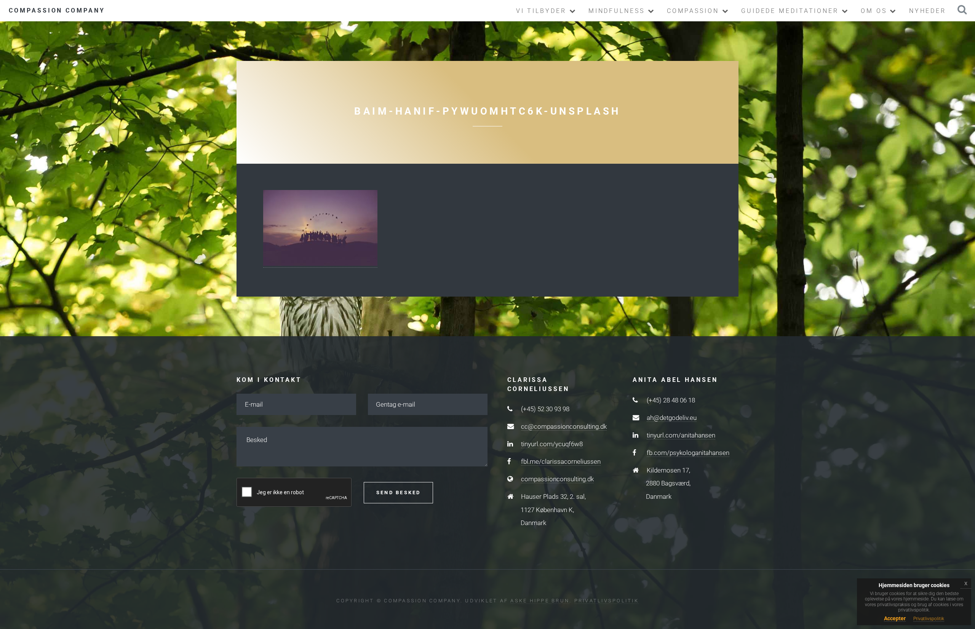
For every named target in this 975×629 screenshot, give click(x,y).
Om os (875, 11)
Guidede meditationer (791, 11)
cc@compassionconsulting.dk (564, 426)
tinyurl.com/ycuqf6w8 (552, 444)
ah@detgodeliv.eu (672, 417)
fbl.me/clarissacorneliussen (561, 461)
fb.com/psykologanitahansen (688, 453)
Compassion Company (57, 10)
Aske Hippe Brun (539, 600)
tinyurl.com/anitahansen (681, 435)
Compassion (694, 11)
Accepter (895, 618)
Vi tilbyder (542, 11)
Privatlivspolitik (606, 600)
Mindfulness (618, 11)
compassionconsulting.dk (557, 479)
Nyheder (927, 11)
